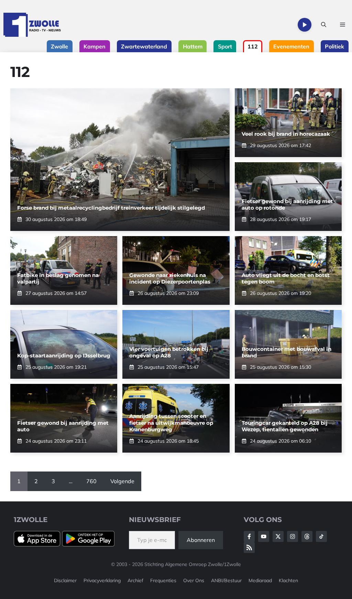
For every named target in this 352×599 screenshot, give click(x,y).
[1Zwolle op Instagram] (292, 536)
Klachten (288, 580)
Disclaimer (65, 580)
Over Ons (193, 580)
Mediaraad (260, 580)
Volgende (122, 481)
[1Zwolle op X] (278, 536)
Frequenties (163, 580)
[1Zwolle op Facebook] (249, 536)
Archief (135, 580)
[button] (323, 24)
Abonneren (201, 539)
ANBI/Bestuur (226, 580)
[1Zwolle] (32, 24)
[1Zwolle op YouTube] (321, 536)
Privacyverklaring (102, 580)
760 (91, 481)
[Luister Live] (304, 25)
